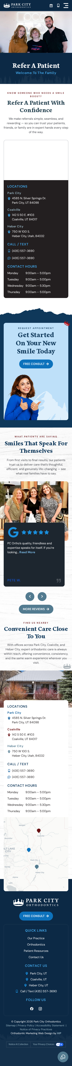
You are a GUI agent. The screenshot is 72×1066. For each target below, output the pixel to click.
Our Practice (36, 938)
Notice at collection (18, 1044)
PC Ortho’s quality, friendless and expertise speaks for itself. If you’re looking (30, 547)
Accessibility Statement (51, 1025)
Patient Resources (36, 951)
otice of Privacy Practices (37, 1029)
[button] (66, 5)
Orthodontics (36, 944)
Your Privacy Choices (43, 1044)
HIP (59, 1033)
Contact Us (36, 957)
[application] (36, 854)
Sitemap (11, 1025)
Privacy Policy (26, 1025)
